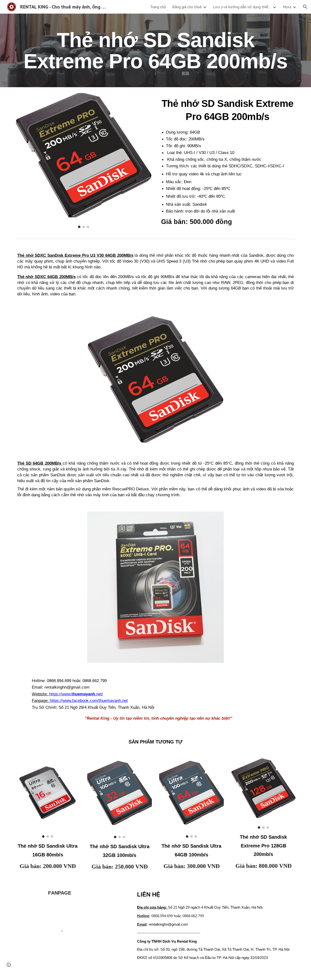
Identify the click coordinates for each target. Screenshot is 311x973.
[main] (155, 50)
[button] (305, 7)
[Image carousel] (83, 160)
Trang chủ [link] (158, 6)
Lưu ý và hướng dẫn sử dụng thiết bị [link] (242, 6)
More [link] (287, 6)
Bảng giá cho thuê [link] (187, 6)
